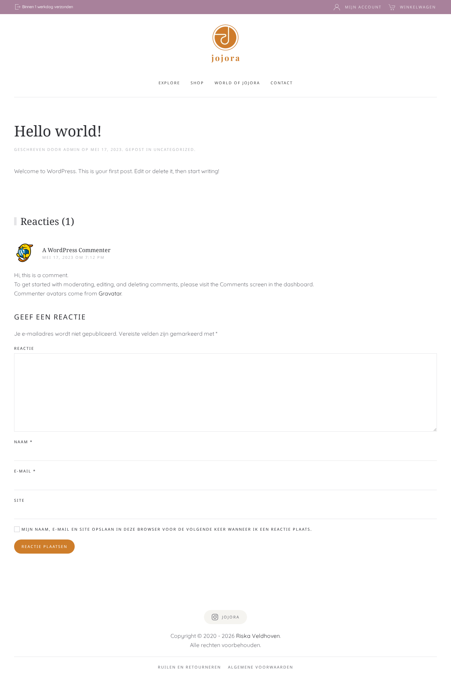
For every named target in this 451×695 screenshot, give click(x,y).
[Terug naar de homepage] (225, 43)
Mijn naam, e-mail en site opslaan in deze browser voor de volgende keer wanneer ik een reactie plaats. (166, 529)
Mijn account (363, 7)
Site (19, 500)
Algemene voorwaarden (260, 667)
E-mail (25, 471)
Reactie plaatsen (44, 546)
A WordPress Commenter (76, 250)
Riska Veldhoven (258, 635)
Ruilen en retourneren (189, 667)
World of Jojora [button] (237, 82)
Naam (23, 441)
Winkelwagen (418, 7)
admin (71, 149)
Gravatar (110, 293)
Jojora (231, 617)
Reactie (24, 348)
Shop (197, 82)
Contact (282, 82)
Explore (169, 82)
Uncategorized (174, 149)
